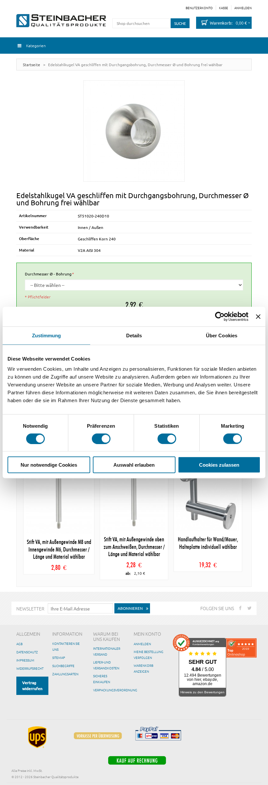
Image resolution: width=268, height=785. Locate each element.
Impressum (25, 660)
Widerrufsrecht (29, 668)
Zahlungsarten (65, 673)
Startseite (31, 64)
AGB (19, 643)
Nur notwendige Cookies (49, 465)
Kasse (223, 8)
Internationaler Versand (106, 651)
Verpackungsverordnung (115, 689)
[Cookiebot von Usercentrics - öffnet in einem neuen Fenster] (219, 316)
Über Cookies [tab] (221, 335)
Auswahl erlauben (134, 465)
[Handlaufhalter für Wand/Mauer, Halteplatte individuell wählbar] (207, 499)
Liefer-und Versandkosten (106, 665)
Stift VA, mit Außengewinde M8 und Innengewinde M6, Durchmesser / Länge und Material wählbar (59, 549)
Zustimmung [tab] (46, 335)
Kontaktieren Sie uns (66, 646)
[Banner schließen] (258, 316)
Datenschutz (27, 651)
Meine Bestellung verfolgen (148, 654)
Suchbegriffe (63, 665)
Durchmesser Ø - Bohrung (49, 273)
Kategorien (36, 45)
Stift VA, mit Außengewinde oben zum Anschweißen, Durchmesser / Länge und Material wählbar (134, 547)
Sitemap (58, 657)
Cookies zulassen (219, 465)
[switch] (101, 438)
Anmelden (243, 8)
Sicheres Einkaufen (101, 678)
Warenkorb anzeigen (143, 668)
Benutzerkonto (199, 8)
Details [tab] (134, 335)
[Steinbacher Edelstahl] (61, 20)
